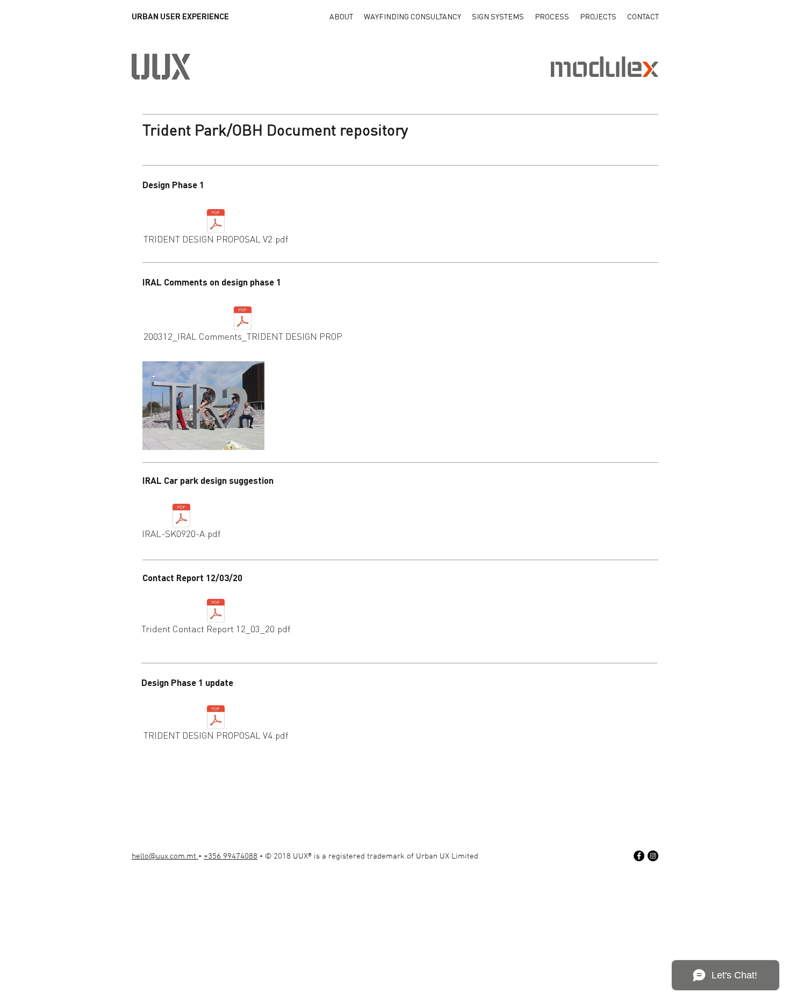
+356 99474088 (230, 856)
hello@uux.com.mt (165, 856)
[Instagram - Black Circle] (653, 855)
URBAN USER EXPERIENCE (180, 16)
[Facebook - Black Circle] (639, 855)
